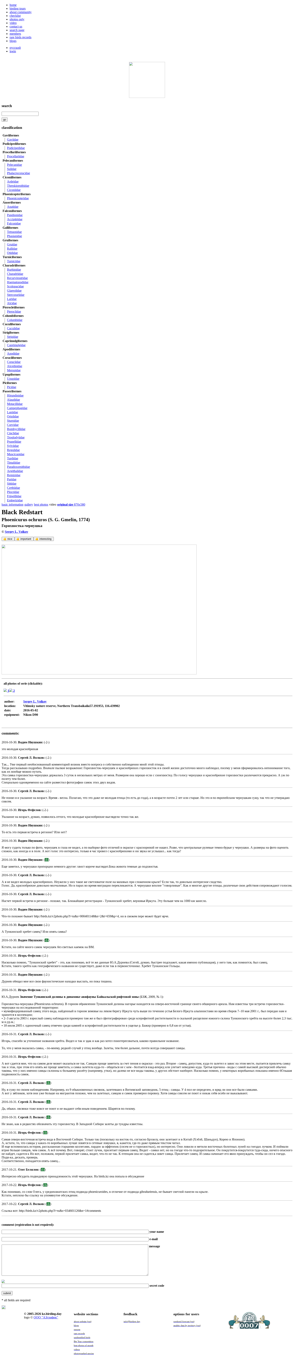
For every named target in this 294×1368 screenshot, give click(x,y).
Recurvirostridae (17, 278)
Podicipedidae (16, 148)
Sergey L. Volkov (16, 531)
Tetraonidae (14, 232)
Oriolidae (13, 416)
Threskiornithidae (18, 185)
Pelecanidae (14, 164)
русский (15, 47)
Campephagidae (17, 408)
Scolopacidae (15, 286)
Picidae (11, 387)
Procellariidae (15, 156)
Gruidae (12, 244)
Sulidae (11, 169)
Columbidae (14, 320)
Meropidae (14, 370)
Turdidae (12, 458)
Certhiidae (13, 487)
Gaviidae (12, 139)
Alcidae (12, 303)
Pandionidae (15, 215)
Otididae (12, 253)
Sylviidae (13, 445)
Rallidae (12, 248)
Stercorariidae (15, 294)
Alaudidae (13, 399)
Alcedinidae (14, 366)
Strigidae (12, 336)
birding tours (18, 8)
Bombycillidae (16, 429)
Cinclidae (13, 433)
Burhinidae (14, 269)
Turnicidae (13, 261)
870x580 (71, 504)
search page (17, 30)
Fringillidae (14, 496)
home (13, 5)
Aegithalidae (15, 471)
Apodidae (13, 353)
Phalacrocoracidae (18, 173)
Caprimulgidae (16, 345)
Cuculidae (13, 328)
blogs (13, 41)
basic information (12, 504)
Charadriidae (15, 273)
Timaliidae (13, 462)
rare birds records (20, 37)
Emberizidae (15, 500)
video (13, 23)
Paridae (11, 479)
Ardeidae (13, 181)
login (13, 51)
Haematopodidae (17, 282)
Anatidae (12, 206)
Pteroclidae (14, 311)
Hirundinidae (15, 395)
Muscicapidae (15, 454)
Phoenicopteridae (18, 198)
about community (21, 12)
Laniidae (12, 412)
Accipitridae (14, 219)
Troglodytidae (16, 437)
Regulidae (13, 450)
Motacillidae (15, 404)
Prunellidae (14, 441)
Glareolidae (14, 290)
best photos (41, 504)
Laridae (12, 299)
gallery (28, 504)
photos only (17, 19)
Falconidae (14, 223)
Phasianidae (14, 236)
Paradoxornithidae (18, 466)
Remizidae (13, 475)
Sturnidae (13, 420)
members (15, 33)
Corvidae (13, 425)
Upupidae (13, 378)
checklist (15, 15)
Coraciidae (14, 362)
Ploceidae (13, 492)
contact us (16, 26)
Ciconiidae (14, 190)
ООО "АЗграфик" (46, 1317)
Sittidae (11, 483)
